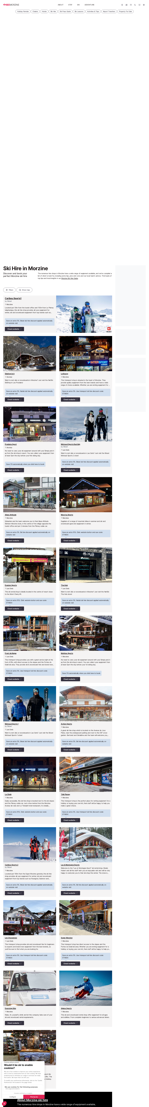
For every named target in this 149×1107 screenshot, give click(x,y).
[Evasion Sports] (29, 580)
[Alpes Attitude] (29, 510)
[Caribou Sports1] (57, 314)
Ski (78, 5)
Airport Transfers (109, 11)
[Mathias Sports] (85, 649)
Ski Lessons (79, 11)
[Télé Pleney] (85, 790)
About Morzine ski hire (32, 1100)
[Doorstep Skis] (29, 999)
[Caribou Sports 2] (29, 862)
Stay (70, 5)
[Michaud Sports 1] (29, 719)
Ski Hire (53, 11)
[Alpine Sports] (85, 999)
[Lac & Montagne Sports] (85, 862)
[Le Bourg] (85, 369)
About (60, 5)
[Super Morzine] (85, 933)
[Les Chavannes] (29, 933)
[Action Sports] (85, 719)
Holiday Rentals (23, 11)
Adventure (89, 5)
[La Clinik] (29, 790)
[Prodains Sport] (29, 440)
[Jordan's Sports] (29, 1059)
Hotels (44, 11)
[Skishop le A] (29, 369)
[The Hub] (85, 580)
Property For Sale (125, 11)
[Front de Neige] (29, 649)
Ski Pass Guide (65, 11)
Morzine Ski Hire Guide (69, 278)
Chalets (35, 11)
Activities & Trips (93, 11)
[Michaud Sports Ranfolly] (85, 440)
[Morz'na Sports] (85, 510)
